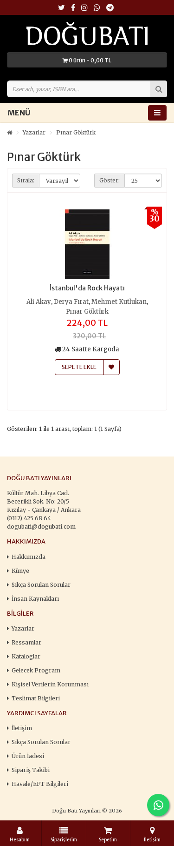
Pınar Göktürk (76, 132)
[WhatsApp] (97, 8)
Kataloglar (26, 656)
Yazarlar (34, 132)
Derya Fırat (71, 302)
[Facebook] (73, 8)
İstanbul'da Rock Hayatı (87, 288)
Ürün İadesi (28, 755)
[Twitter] (61, 8)
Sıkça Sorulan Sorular (41, 584)
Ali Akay (38, 302)
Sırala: (25, 180)
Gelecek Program (36, 670)
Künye (20, 570)
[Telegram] (110, 8)
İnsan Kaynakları (35, 598)
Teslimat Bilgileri (36, 698)
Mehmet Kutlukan (119, 302)
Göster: (109, 180)
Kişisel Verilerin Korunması (50, 684)
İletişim (22, 728)
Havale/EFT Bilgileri (40, 783)
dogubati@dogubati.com (41, 526)
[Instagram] (84, 8)
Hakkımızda (28, 556)
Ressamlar (26, 642)
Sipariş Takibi (31, 769)
